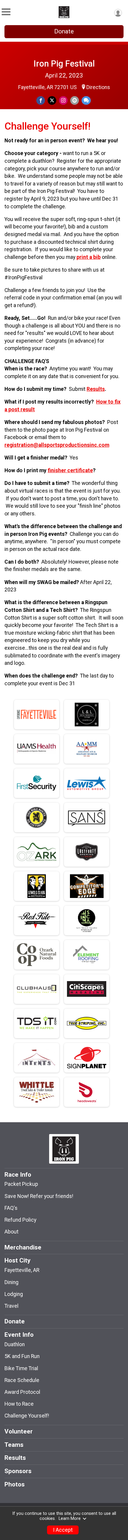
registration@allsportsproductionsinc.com (56, 445)
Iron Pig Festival (64, 64)
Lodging (13, 1294)
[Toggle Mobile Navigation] (6, 12)
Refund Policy (20, 1220)
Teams (14, 1444)
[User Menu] (118, 13)
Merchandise (22, 1247)
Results (96, 389)
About (11, 1232)
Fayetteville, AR (21, 1270)
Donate (64, 31)
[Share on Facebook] (40, 100)
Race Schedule (21, 1380)
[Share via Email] (74, 100)
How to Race (19, 1404)
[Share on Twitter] (52, 100)
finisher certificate (70, 470)
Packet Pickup (21, 1184)
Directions (98, 87)
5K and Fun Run (22, 1356)
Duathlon (14, 1344)
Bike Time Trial (21, 1368)
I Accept (63, 1530)
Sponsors (18, 1471)
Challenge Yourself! (26, 1416)
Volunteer (18, 1431)
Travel (11, 1306)
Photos (14, 1484)
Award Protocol (22, 1392)
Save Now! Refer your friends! (38, 1196)
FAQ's (11, 1208)
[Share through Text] (86, 100)
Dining (11, 1282)
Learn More (70, 1518)
